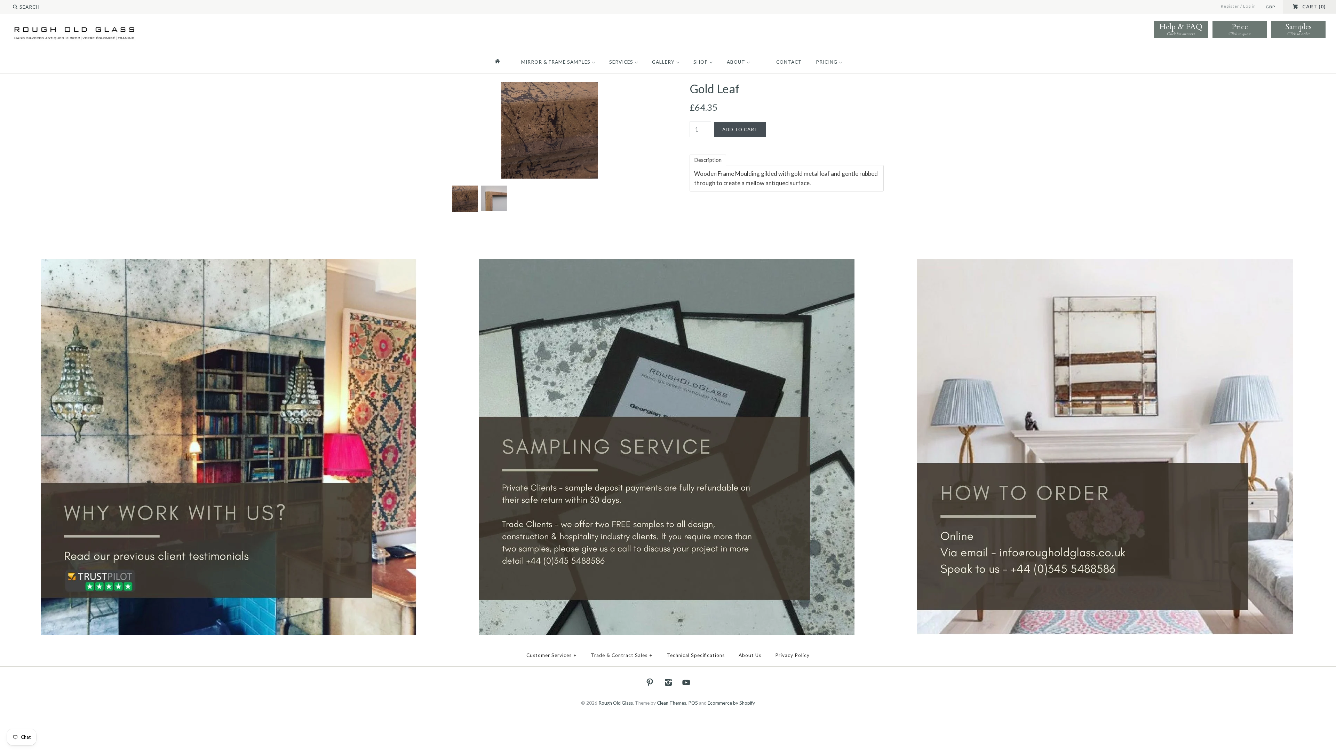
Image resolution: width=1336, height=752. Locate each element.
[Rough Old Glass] (74, 26)
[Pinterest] (650, 682)
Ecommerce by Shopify (731, 703)
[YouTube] (686, 682)
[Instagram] (668, 682)
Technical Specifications (696, 655)
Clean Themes (671, 703)
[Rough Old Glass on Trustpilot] (228, 263)
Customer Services (551, 655)
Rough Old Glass (615, 703)
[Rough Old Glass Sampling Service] (666, 263)
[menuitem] (500, 61)
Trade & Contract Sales (622, 655)
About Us (750, 655)
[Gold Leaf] (549, 86)
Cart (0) (1314, 6)
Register (1230, 6)
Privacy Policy (792, 655)
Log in (1249, 6)
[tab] (708, 160)
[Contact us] (1105, 263)
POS (693, 703)
